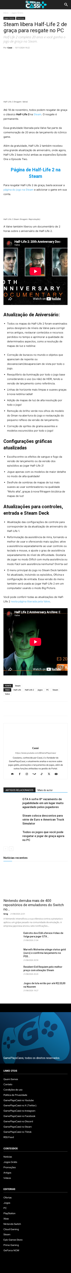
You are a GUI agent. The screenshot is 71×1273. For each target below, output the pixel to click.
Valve (7, 694)
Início (5, 12)
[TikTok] (43, 774)
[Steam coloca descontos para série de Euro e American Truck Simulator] (12, 820)
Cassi (9, 47)
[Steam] (36, 774)
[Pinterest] (22, 55)
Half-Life (17, 689)
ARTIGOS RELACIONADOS (19, 790)
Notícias (20, 18)
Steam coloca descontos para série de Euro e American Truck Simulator (43, 819)
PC (47, 689)
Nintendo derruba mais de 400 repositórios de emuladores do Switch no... (33, 905)
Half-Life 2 (29, 689)
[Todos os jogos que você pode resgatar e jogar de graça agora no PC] (12, 836)
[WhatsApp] (30, 55)
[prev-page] (5, 849)
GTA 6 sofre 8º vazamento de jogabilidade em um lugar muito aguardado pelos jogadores (43, 803)
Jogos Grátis (17, 12)
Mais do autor (45, 790)
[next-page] (11, 849)
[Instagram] (28, 774)
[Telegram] (38, 55)
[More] (46, 55)
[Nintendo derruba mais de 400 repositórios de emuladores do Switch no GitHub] (35, 880)
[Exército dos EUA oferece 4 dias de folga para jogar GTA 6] (12, 937)
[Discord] (14, 774)
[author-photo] (35, 743)
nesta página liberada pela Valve (30, 601)
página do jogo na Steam (18, 189)
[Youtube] (57, 774)
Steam (37, 114)
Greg (5, 913)
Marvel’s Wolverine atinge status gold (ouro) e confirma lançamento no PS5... (44, 953)
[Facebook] (6, 55)
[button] (66, 4)
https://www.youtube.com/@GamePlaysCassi (35, 753)
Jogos (40, 689)
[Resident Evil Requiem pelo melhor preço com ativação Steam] (12, 971)
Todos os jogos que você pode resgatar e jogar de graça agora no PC (43, 836)
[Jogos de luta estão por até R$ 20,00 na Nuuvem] (12, 988)
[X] (14, 55)
